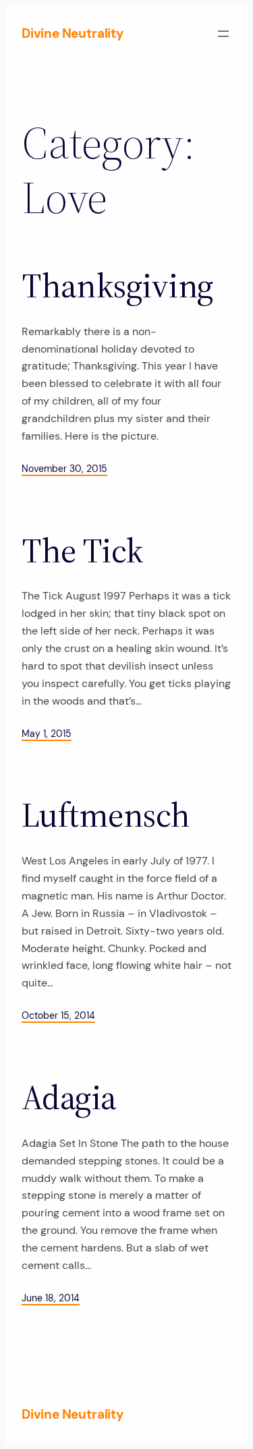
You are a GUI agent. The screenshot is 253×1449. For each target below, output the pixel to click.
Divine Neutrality (72, 33)
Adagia (69, 1098)
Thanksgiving (117, 286)
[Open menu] (223, 34)
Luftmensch (106, 815)
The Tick (82, 551)
